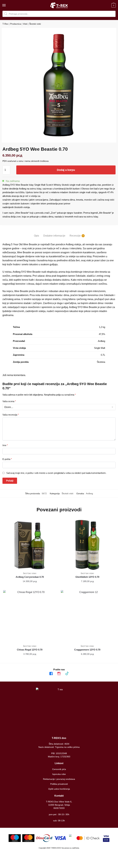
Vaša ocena (9, 401)
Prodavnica (15, 24)
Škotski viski (35, 24)
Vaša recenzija (10, 414)
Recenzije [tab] (75, 235)
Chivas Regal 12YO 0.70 (29, 649)
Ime (5, 445)
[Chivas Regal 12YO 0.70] (29, 616)
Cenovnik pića (59, 769)
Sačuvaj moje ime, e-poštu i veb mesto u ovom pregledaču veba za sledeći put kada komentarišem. (56, 473)
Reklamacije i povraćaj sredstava (59, 779)
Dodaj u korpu (66, 169)
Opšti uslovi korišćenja (59, 789)
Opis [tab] (36, 235)
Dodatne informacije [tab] (54, 235)
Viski (25, 24)
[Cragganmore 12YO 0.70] (87, 616)
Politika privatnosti (59, 784)
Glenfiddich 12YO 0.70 (87, 577)
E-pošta (7, 459)
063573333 (59, 808)
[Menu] (7, 5)
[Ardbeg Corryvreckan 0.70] (29, 544)
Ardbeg (89, 493)
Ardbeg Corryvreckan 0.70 (30, 577)
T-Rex (5, 24)
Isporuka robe (59, 774)
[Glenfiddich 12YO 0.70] (87, 544)
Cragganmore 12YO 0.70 (87, 649)
